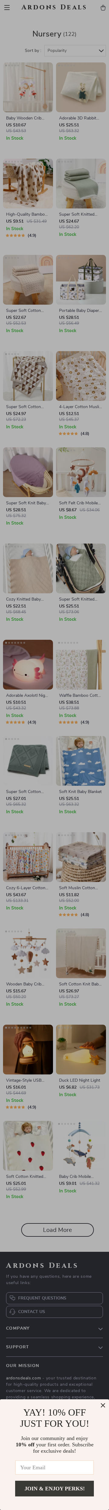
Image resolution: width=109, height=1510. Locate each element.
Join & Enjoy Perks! (55, 1489)
